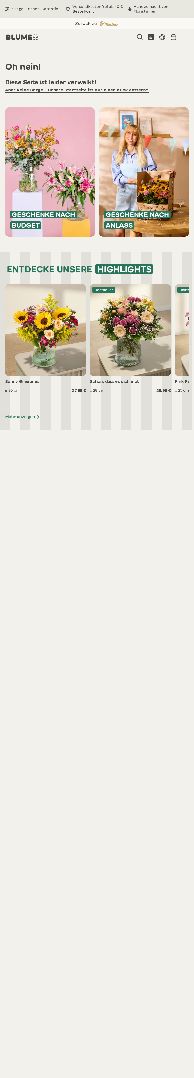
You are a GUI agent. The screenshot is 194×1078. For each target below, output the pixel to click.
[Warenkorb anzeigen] (173, 37)
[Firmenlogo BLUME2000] (22, 37)
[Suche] (140, 37)
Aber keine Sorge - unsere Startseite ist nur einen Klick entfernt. (77, 90)
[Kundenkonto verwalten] (162, 37)
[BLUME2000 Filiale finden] (151, 37)
